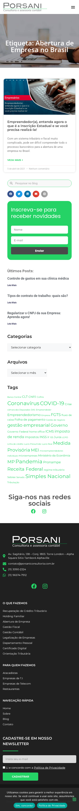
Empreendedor (43, 410)
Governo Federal (17, 431)
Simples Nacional (48, 476)
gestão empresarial (28, 425)
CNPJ (32, 397)
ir (48, 437)
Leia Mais (12, 285)
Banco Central (14, 397)
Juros (57, 437)
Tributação (13, 482)
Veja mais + (15, 159)
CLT (25, 397)
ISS (51, 437)
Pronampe (52, 462)
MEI (35, 450)
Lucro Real (47, 444)
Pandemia (28, 461)
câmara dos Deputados (18, 410)
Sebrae (11, 477)
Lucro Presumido (32, 444)
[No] (74, 799)
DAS (33, 409)
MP (11, 461)
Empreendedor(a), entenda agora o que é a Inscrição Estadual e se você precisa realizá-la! (37, 126)
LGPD (65, 437)
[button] (73, 7)
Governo (59, 425)
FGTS (56, 414)
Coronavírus (23, 403)
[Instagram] (44, 511)
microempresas (28, 455)
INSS (43, 437)
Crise (68, 404)
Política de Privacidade (52, 805)
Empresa (45, 415)
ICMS (49, 431)
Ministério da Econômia (54, 455)
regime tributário (54, 469)
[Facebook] (33, 511)
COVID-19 (52, 403)
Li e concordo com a (35, 767)
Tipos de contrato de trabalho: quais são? (37, 296)
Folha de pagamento (30, 419)
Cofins (40, 397)
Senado (20, 477)
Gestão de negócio (55, 420)
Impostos (32, 437)
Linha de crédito (15, 444)
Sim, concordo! (24, 805)
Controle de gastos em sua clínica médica (38, 278)
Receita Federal (25, 469)
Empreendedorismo (24, 415)
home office (37, 431)
